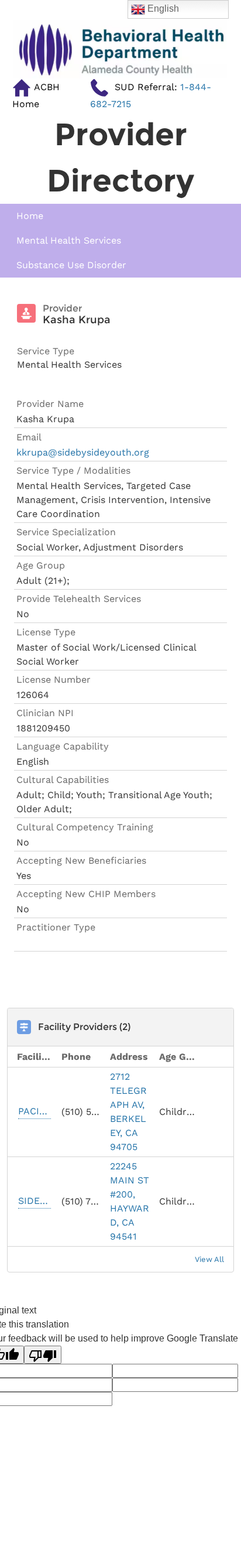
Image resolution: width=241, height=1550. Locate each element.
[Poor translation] (42, 1355)
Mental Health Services (68, 240)
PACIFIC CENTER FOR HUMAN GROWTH (34, 1111)
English (162, 8)
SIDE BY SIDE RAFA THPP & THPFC (34, 1200)
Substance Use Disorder (71, 265)
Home (29, 215)
